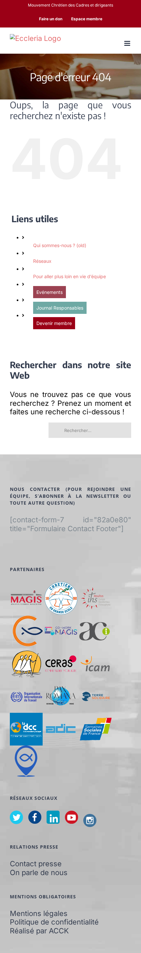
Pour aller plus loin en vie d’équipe (69, 276)
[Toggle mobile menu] (127, 43)
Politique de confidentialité (54, 922)
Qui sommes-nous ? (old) (59, 245)
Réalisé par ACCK (39, 930)
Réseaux (42, 261)
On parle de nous (39, 872)
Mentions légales (39, 913)
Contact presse (36, 863)
